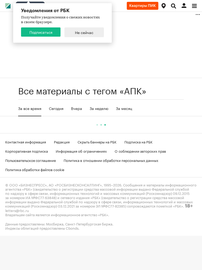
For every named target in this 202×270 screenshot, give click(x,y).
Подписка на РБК (138, 141)
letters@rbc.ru (17, 210)
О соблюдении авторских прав (140, 150)
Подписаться (40, 32)
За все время (29, 108)
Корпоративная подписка (26, 150)
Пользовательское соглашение (30, 160)
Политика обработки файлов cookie (34, 169)
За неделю (99, 108)
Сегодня (56, 108)
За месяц (124, 108)
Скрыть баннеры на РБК (97, 141)
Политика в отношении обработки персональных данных (111, 160)
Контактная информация (25, 141)
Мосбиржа (54, 223)
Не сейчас (84, 32)
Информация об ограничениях (81, 150)
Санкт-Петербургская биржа (88, 223)
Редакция (62, 141)
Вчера (76, 108)
